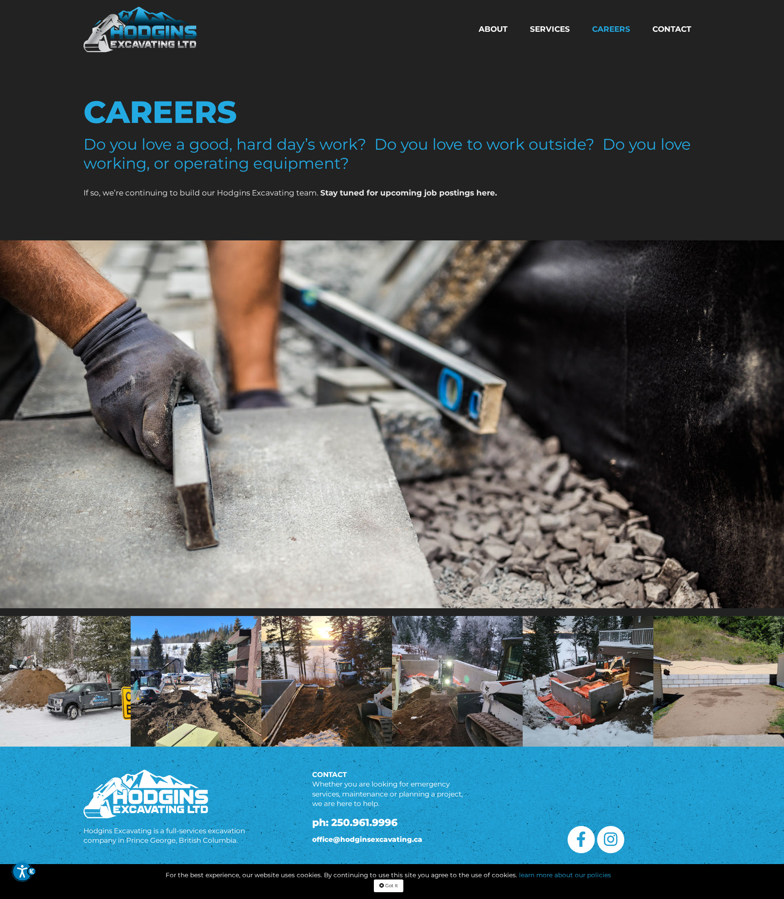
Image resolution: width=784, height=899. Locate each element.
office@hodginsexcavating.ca (367, 839)
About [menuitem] (493, 29)
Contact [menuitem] (671, 29)
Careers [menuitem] (611, 29)
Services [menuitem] (550, 29)
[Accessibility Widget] (23, 875)
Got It (391, 886)
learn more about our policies (565, 875)
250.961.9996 (364, 822)
